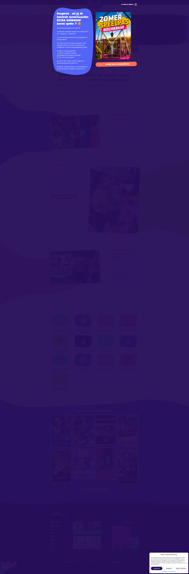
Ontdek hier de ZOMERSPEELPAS (117, 64)
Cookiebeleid (165, 571)
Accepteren (156, 568)
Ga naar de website (127, 4)
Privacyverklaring (172, 571)
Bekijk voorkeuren (181, 568)
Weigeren (169, 568)
